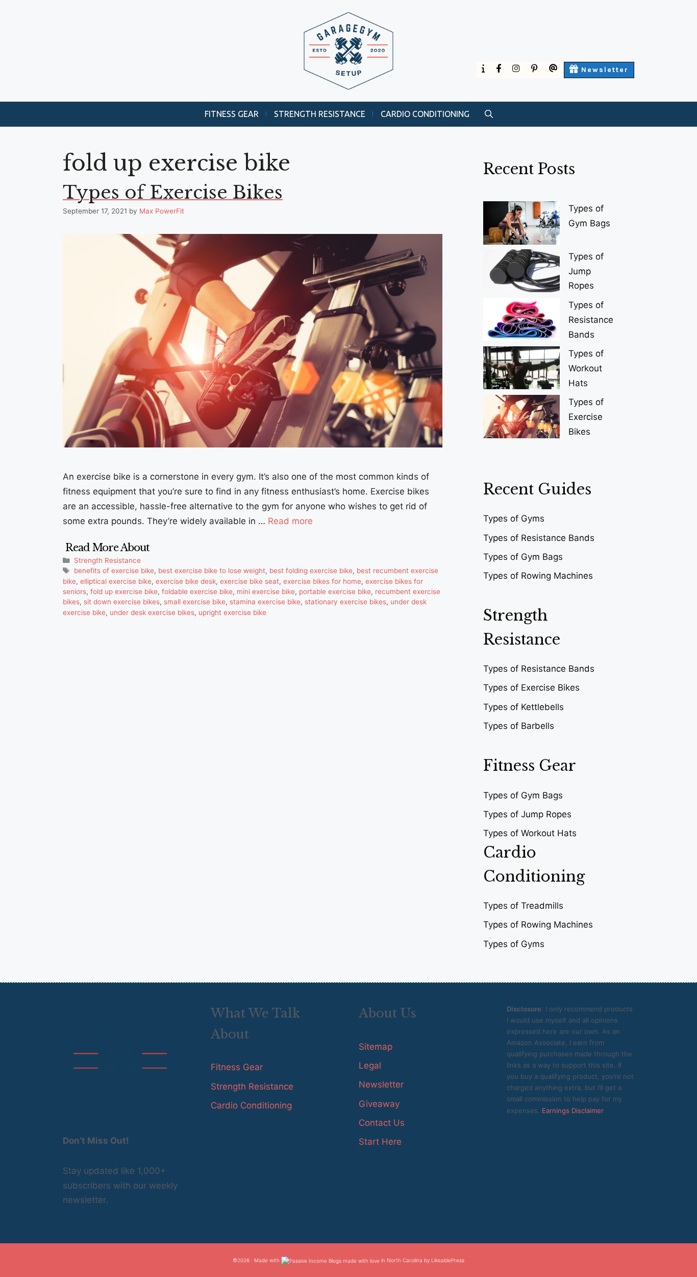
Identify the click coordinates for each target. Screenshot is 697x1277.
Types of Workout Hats (586, 368)
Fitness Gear (232, 114)
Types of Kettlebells (523, 707)
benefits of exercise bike (114, 570)
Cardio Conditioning (425, 114)
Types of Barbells (518, 726)
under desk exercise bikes (152, 612)
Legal (370, 1065)
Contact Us (382, 1123)
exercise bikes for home (322, 581)
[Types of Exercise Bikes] (521, 418)
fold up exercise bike (124, 591)
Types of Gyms (513, 518)
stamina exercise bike (265, 602)
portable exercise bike (335, 591)
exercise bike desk (186, 581)
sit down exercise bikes (122, 602)
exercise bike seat (249, 581)
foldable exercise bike (197, 591)
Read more (290, 521)
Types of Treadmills (523, 906)
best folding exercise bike (311, 570)
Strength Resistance (319, 114)
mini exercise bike (266, 591)
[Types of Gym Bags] (521, 225)
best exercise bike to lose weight (211, 570)
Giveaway (379, 1104)
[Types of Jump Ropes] (521, 273)
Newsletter (381, 1084)
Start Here (380, 1142)
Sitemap (375, 1047)
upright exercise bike (232, 612)
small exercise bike (195, 602)
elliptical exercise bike (116, 581)
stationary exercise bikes (345, 602)
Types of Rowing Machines (538, 576)
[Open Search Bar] (489, 114)
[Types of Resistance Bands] (521, 321)
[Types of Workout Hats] (521, 370)
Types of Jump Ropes (586, 271)
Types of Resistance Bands (590, 320)
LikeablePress (447, 1260)
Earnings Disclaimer (573, 1110)
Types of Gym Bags (523, 557)
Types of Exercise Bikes (173, 192)
